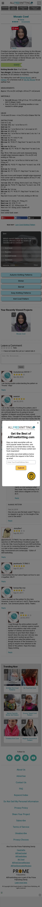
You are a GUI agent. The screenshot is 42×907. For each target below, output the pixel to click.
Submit (21, 468)
